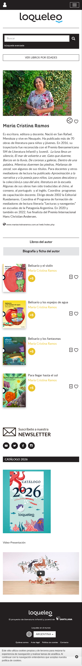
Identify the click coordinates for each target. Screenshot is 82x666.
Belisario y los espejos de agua (48, 302)
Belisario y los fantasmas (44, 338)
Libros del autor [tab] (41, 242)
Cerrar (76, 656)
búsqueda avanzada (14, 45)
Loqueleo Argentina (41, 18)
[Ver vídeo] (41, 573)
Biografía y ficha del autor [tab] (41, 251)
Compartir (69, 120)
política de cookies (11, 660)
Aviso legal (35, 642)
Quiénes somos (22, 642)
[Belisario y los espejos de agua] (14, 314)
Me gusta (76, 121)
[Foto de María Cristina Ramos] (41, 93)
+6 (32, 279)
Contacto (64, 642)
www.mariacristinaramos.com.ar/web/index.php (30, 224)
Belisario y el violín (40, 265)
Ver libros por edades (41, 57)
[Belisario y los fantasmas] (14, 351)
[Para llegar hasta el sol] (14, 390)
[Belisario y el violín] (14, 278)
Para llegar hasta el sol (43, 375)
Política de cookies (50, 642)
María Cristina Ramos (42, 270)
